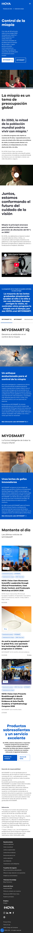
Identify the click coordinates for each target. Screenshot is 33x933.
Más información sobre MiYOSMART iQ (14, 422)
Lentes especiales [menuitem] (8, 858)
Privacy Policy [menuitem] (7, 922)
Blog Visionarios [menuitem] (7, 882)
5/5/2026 (4, 655)
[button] (16, 917)
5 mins (29, 655)
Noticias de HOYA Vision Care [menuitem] (11, 894)
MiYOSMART (18, 319)
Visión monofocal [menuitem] (8, 847)
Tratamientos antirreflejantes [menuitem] (11, 863)
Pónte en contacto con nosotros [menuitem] (12, 891)
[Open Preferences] (2, 930)
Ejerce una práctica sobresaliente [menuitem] (12, 870)
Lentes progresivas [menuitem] (8, 844)
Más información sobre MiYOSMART (13, 516)
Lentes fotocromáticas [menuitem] (9, 852)
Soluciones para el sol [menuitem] (9, 855)
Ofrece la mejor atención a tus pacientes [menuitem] (14, 873)
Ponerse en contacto (7, 758)
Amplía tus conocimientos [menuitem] (10, 875)
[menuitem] (4, 913)
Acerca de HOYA (23, 758)
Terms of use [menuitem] (6, 924)
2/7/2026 (4, 713)
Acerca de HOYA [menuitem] (7, 888)
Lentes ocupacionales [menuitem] (9, 850)
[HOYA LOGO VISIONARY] (6, 4)
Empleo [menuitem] (5, 903)
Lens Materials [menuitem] (7, 861)
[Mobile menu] (30, 3)
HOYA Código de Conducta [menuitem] (10, 927)
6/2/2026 (4, 602)
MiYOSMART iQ (6, 319)
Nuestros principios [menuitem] (8, 896)
